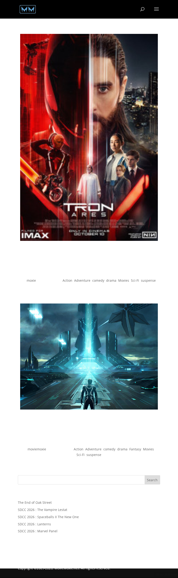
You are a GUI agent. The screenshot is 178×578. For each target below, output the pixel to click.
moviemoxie (37, 449)
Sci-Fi (135, 280)
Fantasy (135, 449)
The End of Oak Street (35, 502)
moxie (31, 280)
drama (111, 280)
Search (152, 480)
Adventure (82, 280)
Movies (123, 280)
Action (67, 280)
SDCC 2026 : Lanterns (34, 524)
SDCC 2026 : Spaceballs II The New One (48, 517)
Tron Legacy (89, 441)
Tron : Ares (88, 272)
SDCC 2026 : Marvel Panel (37, 531)
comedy (98, 280)
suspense (148, 280)
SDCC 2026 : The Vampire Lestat (42, 509)
